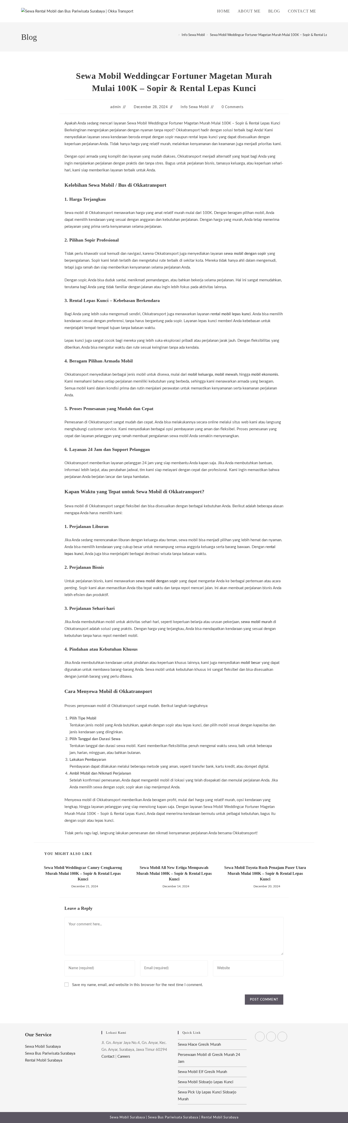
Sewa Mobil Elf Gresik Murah (202, 1072)
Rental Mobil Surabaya (43, 1060)
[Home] (175, 35)
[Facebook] (271, 1036)
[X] (260, 1036)
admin (115, 107)
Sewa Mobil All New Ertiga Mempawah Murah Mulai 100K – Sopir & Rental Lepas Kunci (174, 873)
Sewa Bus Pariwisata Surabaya (50, 1053)
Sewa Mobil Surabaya (43, 1047)
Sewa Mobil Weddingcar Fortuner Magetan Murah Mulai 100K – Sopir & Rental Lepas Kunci (275, 35)
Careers (123, 1056)
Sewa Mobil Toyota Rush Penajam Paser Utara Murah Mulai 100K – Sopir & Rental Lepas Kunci (265, 873)
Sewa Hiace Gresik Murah (199, 1044)
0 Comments (232, 107)
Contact (107, 1056)
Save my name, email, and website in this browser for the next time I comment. (137, 985)
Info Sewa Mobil (195, 107)
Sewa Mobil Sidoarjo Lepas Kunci (205, 1082)
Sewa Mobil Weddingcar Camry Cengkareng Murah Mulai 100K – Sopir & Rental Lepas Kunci (83, 873)
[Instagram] (282, 1036)
